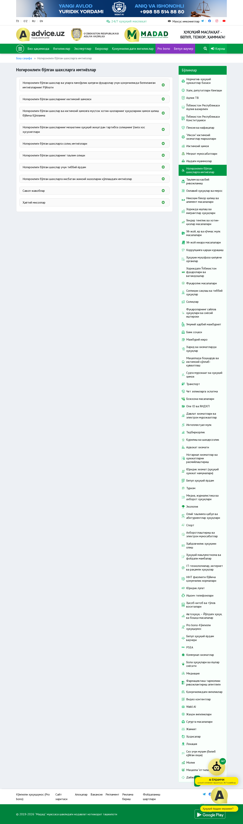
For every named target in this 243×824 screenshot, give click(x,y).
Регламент (112, 794)
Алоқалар (81, 794)
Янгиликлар (61, 48)
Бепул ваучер (183, 48)
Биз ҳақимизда (38, 48)
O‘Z (26, 21)
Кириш (219, 48)
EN (41, 21)
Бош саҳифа (24, 58)
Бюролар (101, 48)
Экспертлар (82, 48)
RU (33, 21)
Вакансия (97, 794)
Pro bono (163, 48)
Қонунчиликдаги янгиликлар (133, 48)
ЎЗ (17, 21)
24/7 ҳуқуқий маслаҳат (129, 21)
